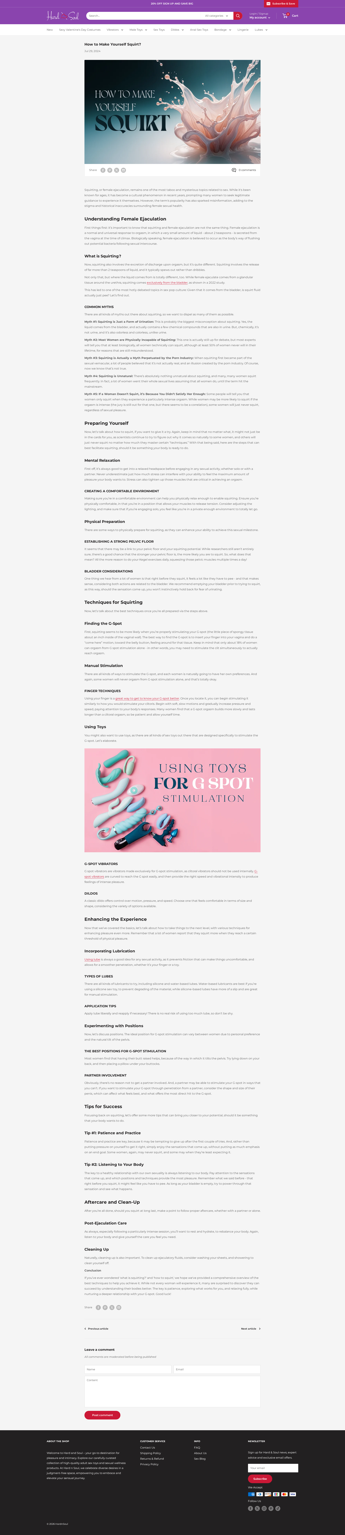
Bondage (220, 29)
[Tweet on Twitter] (116, 170)
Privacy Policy (149, 1464)
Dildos (175, 29)
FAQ (197, 1447)
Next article (249, 1328)
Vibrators (113, 29)
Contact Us (147, 1447)
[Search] (237, 16)
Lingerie (243, 29)
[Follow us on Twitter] (257, 1508)
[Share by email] (123, 170)
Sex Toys (159, 29)
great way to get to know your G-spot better (147, 698)
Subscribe (260, 1478)
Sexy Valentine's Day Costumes (79, 29)
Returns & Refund (152, 1458)
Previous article (98, 1328)
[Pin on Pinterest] (109, 170)
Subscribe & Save (283, 3)
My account (258, 17)
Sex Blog (200, 1458)
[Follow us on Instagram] (264, 1508)
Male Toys (136, 29)
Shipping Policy (150, 1453)
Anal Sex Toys (199, 29)
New (50, 29)
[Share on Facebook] (102, 170)
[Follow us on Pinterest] (270, 1508)
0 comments (247, 170)
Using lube (92, 959)
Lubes (259, 29)
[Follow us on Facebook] (250, 1508)
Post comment (102, 1415)
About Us (200, 1453)
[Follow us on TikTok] (277, 1508)
